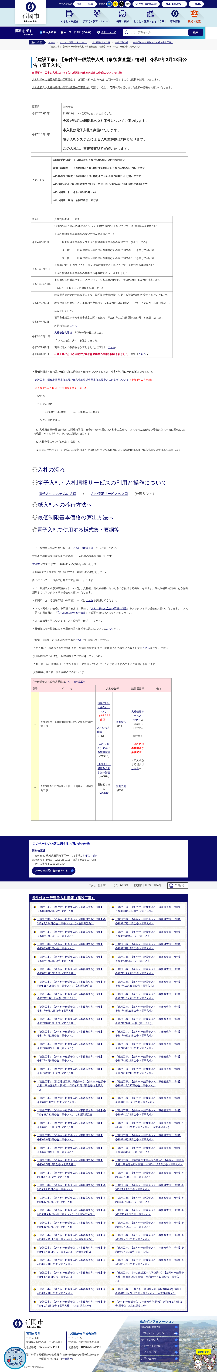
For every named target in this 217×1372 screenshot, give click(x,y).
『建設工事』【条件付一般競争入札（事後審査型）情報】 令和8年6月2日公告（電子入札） (70, 946)
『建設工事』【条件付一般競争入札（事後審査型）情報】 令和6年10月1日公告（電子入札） (70, 1125)
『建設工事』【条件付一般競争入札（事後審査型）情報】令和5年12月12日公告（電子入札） (71, 1199)
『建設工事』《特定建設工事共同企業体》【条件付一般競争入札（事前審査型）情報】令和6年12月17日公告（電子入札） (71, 1085)
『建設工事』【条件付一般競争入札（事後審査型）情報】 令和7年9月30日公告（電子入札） (70, 1008)
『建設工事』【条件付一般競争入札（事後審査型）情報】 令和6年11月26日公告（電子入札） (70, 1100)
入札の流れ (51, 470)
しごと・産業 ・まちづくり (73, 42)
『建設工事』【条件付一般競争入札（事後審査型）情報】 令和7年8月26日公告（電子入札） (148, 1008)
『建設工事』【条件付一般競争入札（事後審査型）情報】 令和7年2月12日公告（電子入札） (70, 1071)
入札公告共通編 (63, 332)
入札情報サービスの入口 (109, 493)
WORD (104, 793)
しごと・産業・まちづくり (149, 21)
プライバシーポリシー (154, 1333)
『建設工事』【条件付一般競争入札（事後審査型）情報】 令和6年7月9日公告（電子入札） (70, 1150)
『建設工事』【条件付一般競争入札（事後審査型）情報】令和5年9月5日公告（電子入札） (149, 1237)
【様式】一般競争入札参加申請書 (105, 768)
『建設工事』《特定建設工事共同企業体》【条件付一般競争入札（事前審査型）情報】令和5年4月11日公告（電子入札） (149, 1276)
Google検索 (49, 32)
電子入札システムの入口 (57, 493)
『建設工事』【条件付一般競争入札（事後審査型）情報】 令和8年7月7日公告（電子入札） (70, 934)
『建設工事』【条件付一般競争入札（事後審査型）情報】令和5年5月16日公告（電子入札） (71, 1274)
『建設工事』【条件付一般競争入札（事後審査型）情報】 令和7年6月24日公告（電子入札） (148, 1033)
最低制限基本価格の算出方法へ (76, 517)
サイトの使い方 (150, 1339)
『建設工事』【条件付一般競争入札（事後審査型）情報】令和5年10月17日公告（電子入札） (71, 1224)
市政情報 (175, 21)
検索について (108, 32)
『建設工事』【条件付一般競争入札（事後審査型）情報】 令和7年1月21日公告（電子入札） (148, 1071)
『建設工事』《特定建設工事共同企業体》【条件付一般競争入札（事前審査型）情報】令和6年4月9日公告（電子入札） (149, 1162)
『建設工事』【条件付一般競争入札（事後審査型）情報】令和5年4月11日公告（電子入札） (71, 1291)
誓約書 (36, 564)
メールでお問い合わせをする (51, 870)
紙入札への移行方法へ (65, 505)
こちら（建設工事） (84, 548)
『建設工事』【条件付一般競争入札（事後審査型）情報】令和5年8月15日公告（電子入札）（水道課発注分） (71, 1249)
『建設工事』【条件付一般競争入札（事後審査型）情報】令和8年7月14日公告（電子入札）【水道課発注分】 (71, 921)
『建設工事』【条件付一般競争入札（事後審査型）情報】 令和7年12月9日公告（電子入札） (148, 971)
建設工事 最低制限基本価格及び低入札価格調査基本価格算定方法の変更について (82, 379)
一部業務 (67, 1358)
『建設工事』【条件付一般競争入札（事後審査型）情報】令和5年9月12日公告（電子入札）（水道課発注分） (71, 1237)
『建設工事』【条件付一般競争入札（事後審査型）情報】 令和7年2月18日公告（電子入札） (148, 1058)
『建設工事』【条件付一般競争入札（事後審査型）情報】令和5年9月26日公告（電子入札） (149, 1224)
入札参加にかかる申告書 (72, 612)
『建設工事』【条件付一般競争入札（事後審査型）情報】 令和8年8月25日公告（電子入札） (70, 909)
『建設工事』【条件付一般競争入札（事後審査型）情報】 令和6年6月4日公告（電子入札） (148, 1150)
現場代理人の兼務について (104, 707)
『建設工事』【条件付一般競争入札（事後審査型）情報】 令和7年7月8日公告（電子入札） (148, 1021)
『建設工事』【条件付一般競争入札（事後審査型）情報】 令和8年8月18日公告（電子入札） (148, 909)
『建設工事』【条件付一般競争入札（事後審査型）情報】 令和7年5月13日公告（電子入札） (148, 1046)
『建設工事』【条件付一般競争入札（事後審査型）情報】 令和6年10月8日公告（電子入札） (148, 1112)
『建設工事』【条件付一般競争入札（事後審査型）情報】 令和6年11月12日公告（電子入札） (148, 1100)
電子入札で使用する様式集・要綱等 (78, 530)
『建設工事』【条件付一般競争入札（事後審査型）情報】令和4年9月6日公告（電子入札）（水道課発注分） (71, 1303)
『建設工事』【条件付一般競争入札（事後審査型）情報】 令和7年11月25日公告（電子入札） (148, 983)
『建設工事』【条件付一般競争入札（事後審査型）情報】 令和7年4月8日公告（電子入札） (70, 1058)
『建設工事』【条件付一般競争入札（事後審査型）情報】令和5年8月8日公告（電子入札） (149, 1249)
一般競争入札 (121, 42)
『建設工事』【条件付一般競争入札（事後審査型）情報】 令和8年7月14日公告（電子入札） (148, 921)
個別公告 (121, 722)
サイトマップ (148, 1352)
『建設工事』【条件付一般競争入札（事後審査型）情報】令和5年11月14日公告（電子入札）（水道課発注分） (71, 1212)
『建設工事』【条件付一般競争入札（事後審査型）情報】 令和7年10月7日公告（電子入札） (148, 996)
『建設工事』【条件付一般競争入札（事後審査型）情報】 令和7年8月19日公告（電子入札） (70, 1021)
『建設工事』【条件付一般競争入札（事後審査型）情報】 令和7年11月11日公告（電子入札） (70, 996)
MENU (198, 4)
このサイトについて (152, 1346)
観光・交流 (194, 21)
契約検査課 (38, 850)
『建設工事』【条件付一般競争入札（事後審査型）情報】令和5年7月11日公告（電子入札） (71, 1262)
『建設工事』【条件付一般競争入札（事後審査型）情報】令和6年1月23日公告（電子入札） (71, 1187)
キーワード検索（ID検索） (78, 32)
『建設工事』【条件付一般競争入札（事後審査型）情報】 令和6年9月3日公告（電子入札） (70, 1137)
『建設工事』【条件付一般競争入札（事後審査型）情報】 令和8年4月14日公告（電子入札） (70, 958)
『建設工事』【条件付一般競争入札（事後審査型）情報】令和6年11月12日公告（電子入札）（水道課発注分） (71, 1112)
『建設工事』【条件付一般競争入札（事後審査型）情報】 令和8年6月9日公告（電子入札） (148, 934)
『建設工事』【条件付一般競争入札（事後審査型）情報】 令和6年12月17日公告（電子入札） (148, 1083)
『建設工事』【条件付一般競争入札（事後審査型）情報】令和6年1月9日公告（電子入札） (149, 1187)
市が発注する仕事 (101, 42)
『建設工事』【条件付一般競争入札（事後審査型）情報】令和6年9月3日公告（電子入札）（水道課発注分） (149, 1125)
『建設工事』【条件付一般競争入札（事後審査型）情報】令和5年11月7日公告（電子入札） (149, 1212)
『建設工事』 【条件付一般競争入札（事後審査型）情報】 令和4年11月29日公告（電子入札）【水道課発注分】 (148, 1291)
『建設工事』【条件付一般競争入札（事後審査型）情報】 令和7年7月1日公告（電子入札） (70, 1033)
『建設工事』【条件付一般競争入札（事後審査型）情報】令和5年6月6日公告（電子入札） (149, 1262)
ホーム (51, 42)
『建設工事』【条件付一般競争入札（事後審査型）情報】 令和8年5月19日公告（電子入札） (148, 946)
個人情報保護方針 (151, 1327)
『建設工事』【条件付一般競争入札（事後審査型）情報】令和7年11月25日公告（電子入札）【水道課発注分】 (71, 983)
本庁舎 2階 (89, 855)
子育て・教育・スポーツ (97, 21)
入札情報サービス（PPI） (137, 715)
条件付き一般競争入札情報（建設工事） (153, 42)
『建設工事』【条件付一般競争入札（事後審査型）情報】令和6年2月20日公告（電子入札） (149, 1175)
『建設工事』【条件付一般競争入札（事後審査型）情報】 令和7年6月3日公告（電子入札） (70, 1046)
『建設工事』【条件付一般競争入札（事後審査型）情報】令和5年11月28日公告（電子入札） (149, 1199)
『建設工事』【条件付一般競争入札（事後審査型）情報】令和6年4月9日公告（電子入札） (71, 1175)
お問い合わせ (148, 1358)
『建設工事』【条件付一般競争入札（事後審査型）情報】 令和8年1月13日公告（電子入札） (70, 971)
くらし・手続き (69, 21)
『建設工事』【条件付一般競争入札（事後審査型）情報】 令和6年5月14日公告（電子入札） (70, 1162)
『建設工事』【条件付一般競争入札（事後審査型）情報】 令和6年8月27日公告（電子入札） (148, 1137)
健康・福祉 (122, 21)
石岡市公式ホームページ (28, 1323)
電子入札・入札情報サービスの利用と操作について (102, 482)
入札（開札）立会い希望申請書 (109, 608)
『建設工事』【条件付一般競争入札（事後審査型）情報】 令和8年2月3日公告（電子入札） (148, 958)
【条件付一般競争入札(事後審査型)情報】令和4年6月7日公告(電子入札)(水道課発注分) (148, 1303)
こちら (73, 325)
